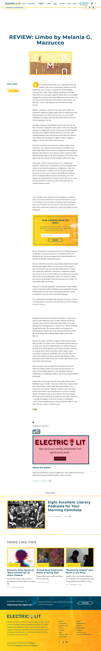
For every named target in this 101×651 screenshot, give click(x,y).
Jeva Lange (12, 84)
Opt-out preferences (83, 634)
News (49, 3)
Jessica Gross (57, 516)
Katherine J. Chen (75, 584)
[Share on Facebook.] (10, 90)
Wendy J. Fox (45, 582)
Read (66, 516)
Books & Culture (50, 33)
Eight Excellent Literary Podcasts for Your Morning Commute (69, 506)
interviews (31, 3)
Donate (85, 603)
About (75, 3)
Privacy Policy (81, 632)
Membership (80, 623)
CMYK (32, 643)
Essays (61, 621)
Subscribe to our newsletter (14, 7)
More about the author (40, 481)
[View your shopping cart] (92, 4)
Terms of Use (63, 634)
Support (62, 3)
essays (24, 3)
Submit (55, 240)
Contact (79, 630)
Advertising (63, 636)
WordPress (18, 645)
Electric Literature (18, 587)
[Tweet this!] (13, 90)
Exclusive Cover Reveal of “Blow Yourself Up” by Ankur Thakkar (20, 572)
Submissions (80, 628)
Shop (60, 632)
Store (69, 3)
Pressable (34, 645)
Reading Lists (41, 4)
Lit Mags (55, 4)
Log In (84, 3)
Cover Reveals (13, 565)
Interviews (62, 623)
